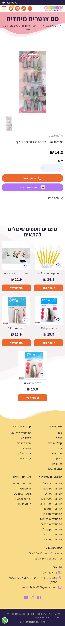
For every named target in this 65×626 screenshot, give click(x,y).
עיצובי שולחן (24, 453)
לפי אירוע (26, 438)
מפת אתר (56, 453)
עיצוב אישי (25, 458)
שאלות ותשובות (23, 498)
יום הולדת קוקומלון (52, 529)
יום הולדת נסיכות (53, 509)
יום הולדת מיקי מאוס (51, 519)
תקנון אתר (56, 463)
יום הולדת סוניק (53, 493)
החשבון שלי (25, 488)
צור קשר (57, 458)
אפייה (36, 26)
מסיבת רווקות (24, 443)
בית (60, 26)
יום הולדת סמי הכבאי (51, 504)
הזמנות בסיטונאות (21, 483)
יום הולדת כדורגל (52, 483)
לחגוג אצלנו (24, 504)
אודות (59, 438)
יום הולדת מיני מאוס (51, 524)
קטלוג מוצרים (49, 26)
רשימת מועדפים (22, 493)
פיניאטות (26, 448)
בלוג (59, 448)
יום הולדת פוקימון (52, 488)
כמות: (60, 161)
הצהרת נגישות (54, 468)
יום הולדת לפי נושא (21, 433)
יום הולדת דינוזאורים (51, 534)
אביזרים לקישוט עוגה (20, 26)
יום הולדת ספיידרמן (51, 498)
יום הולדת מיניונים (52, 539)
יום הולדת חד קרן (52, 514)
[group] (32, 82)
